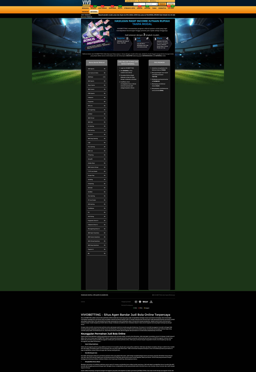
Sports (93, 8)
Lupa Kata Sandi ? (131, 1)
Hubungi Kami (144, 1)
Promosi (85, 12)
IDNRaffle (162, 8)
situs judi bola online (106, 317)
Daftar (171, 4)
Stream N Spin (129, 8)
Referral (94, 12)
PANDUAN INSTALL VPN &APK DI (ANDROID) (94, 295)
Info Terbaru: (86, 15)
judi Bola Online (141, 370)
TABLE (154, 8)
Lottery (171, 8)
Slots (120, 8)
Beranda (85, 8)
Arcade (147, 8)
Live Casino (102, 8)
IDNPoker (112, 8)
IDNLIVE (139, 8)
